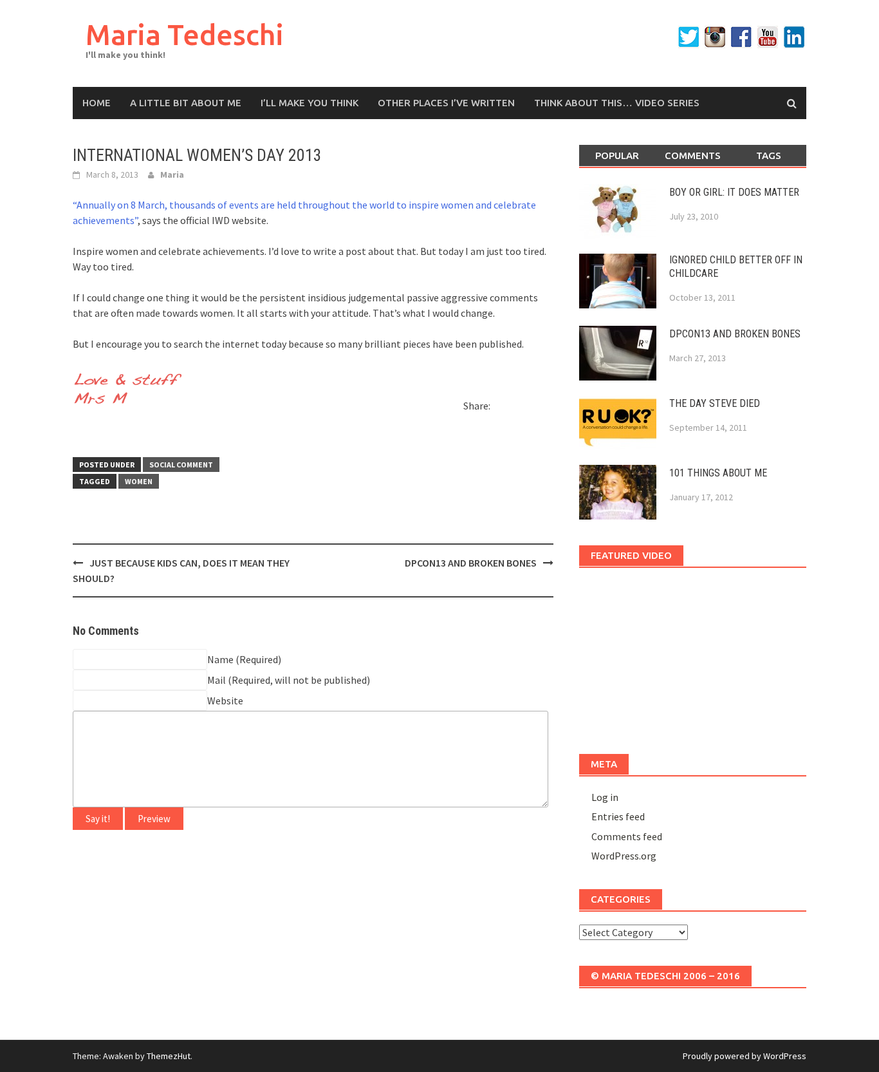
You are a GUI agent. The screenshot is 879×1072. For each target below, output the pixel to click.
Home (96, 102)
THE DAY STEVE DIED (714, 403)
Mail (216, 679)
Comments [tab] (693, 155)
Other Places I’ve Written (446, 102)
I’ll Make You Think (309, 102)
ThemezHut (168, 1056)
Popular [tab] (617, 155)
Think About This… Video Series (616, 102)
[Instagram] (715, 37)
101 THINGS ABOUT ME (718, 473)
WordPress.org (623, 855)
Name (220, 659)
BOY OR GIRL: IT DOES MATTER (734, 192)
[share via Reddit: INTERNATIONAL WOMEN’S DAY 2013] (525, 408)
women (139, 481)
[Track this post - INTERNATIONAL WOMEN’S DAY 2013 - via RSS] (105, 430)
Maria (172, 174)
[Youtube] (767, 37)
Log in (604, 797)
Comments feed (626, 836)
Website (225, 700)
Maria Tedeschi (185, 34)
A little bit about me (185, 102)
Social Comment (181, 464)
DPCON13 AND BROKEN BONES (471, 562)
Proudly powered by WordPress (744, 1056)
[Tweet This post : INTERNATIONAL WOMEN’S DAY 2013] (83, 430)
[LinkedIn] (794, 37)
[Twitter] (688, 37)
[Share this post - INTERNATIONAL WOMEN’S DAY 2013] (502, 408)
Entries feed (618, 816)
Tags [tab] (768, 155)
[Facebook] (741, 37)
